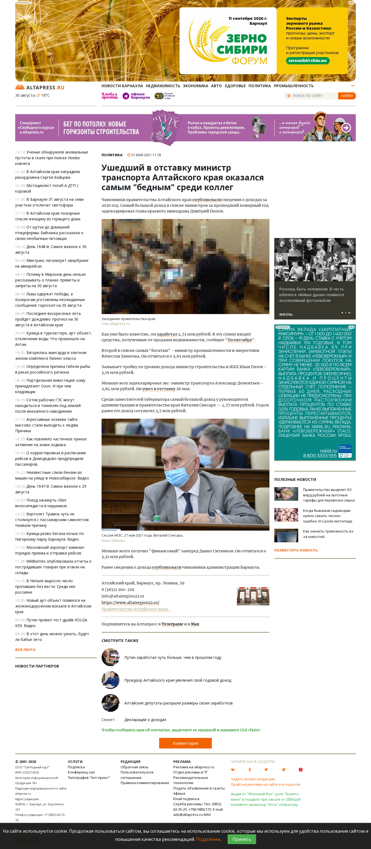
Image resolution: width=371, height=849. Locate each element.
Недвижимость (163, 85)
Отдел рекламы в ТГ (190, 772)
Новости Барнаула (122, 85)
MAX (207, 814)
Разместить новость (296, 550)
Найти (347, 95)
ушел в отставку (158, 388)
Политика (260, 85)
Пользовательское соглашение (137, 775)
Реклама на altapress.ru (193, 767)
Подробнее (208, 839)
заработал (167, 334)
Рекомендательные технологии (190, 780)
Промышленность (294, 85)
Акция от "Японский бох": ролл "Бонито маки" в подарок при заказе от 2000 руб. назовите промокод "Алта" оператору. (266, 799)
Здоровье (235, 85)
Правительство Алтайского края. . (136, 609)
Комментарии (185, 743)
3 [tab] (349, 313)
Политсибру (240, 339)
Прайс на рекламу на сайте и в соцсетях (265, 784)
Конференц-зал (81, 772)
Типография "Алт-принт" (89, 777)
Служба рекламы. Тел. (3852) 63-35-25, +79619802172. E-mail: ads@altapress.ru (198, 809)
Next (350, 259)
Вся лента (25, 649)
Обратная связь (135, 767)
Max (195, 624)
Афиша (179, 793)
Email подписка (186, 798)
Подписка (76, 767)
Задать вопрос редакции (253, 778)
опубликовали (207, 199)
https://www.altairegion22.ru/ (130, 602)
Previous (279, 259)
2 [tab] (345, 313)
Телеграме (172, 624)
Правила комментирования (145, 782)
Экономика (195, 85)
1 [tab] (342, 313)
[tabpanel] (315, 281)
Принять (241, 839)
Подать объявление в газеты (199, 788)
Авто (216, 85)
